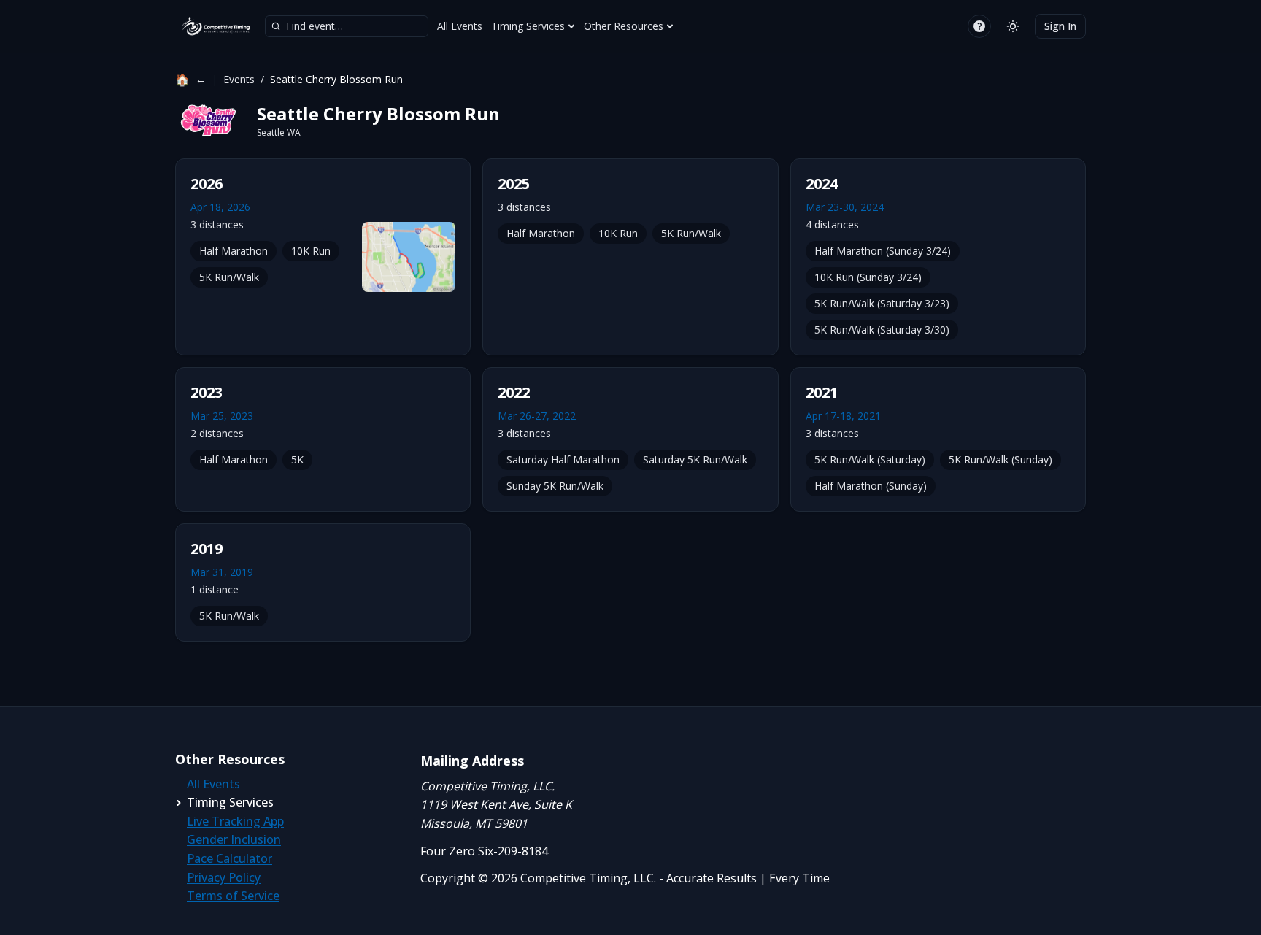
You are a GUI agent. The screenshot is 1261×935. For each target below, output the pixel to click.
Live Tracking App (235, 821)
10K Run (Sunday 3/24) (868, 277)
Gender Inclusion (234, 839)
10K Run (311, 251)
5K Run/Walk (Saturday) (869, 459)
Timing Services (528, 26)
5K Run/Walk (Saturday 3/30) (881, 329)
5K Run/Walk (229, 277)
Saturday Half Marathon (563, 459)
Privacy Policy (224, 877)
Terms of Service (233, 896)
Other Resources (623, 26)
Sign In (1060, 26)
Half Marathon (233, 251)
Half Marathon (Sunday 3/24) (882, 251)
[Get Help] (979, 26)
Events (239, 79)
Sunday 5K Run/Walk (554, 486)
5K (297, 459)
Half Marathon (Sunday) (870, 486)
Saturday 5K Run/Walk (695, 459)
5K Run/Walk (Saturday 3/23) (881, 303)
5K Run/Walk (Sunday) (1000, 459)
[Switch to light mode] (1013, 26)
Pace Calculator (229, 858)
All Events (459, 26)
